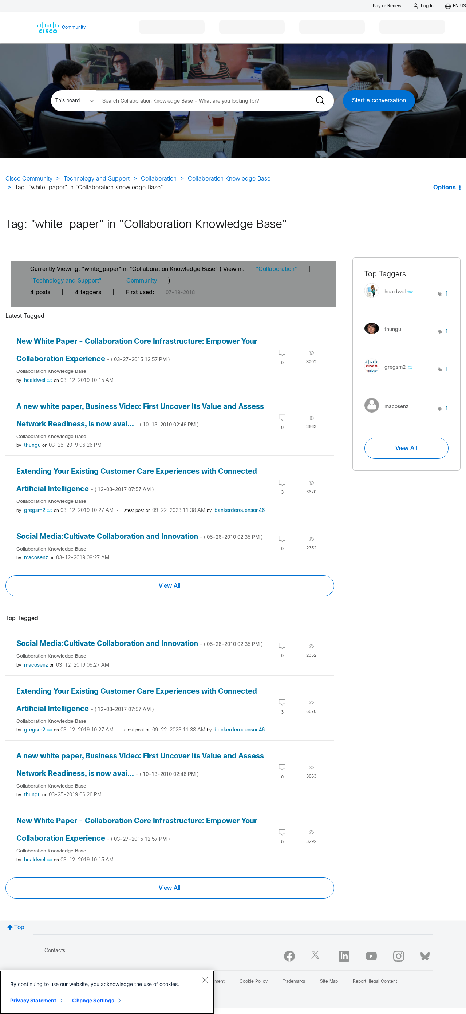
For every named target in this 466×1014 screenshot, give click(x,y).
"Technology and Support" (66, 281)
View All (170, 586)
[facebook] (289, 956)
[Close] (204, 979)
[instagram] (398, 956)
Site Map (329, 981)
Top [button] (19, 927)
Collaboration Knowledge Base (229, 179)
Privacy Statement (33, 1000)
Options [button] (444, 187)
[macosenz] (389, 414)
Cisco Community (28, 179)
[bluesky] (425, 955)
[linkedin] (344, 956)
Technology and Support (97, 179)
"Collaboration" (276, 269)
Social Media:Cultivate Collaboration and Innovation (139, 536)
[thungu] (385, 335)
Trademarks (294, 981)
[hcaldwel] (391, 300)
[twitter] (316, 956)
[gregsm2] (391, 375)
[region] (107, 992)
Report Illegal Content (375, 981)
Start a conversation (379, 100)
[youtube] (371, 956)
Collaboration (159, 179)
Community (141, 281)
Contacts (54, 950)
